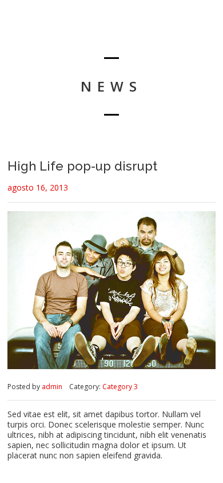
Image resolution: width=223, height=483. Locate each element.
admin (52, 386)
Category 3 (120, 386)
